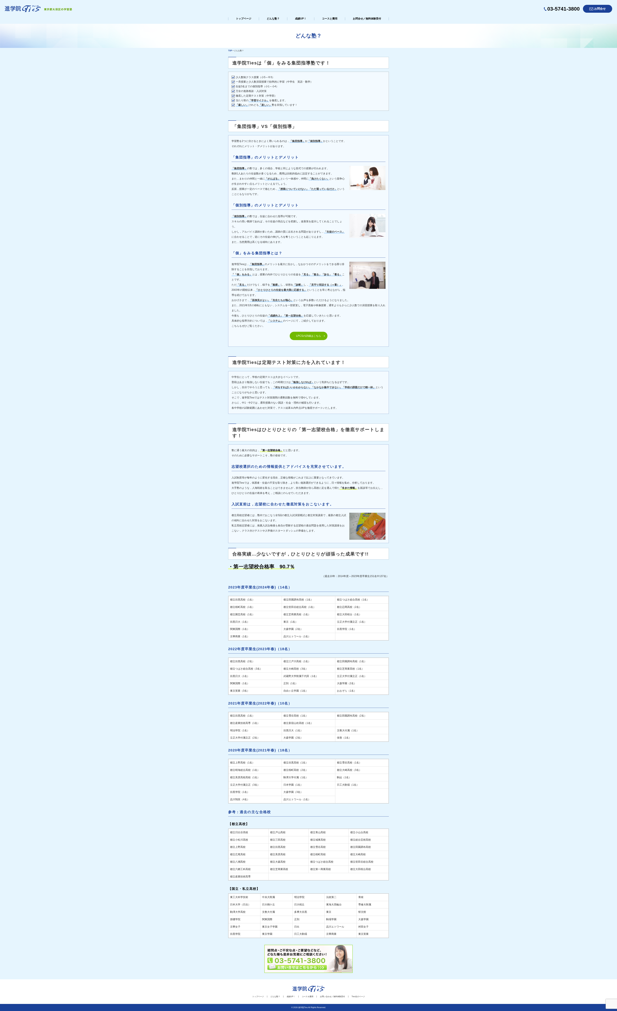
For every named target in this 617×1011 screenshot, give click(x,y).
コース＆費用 (307, 996)
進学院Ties (303, 1007)
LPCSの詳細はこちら (308, 335)
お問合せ (600, 8)
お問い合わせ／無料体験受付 (332, 996)
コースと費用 (329, 18)
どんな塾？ (273, 18)
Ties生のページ (358, 996)
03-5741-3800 (563, 9)
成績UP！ (300, 18)
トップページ (243, 18)
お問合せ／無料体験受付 (367, 18)
